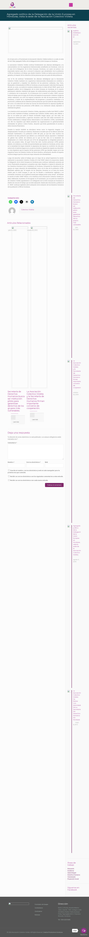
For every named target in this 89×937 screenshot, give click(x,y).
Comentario (12, 443)
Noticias (37, 915)
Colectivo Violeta (27, 210)
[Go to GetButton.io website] (83, 934)
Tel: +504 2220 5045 (64, 919)
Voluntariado (72, 877)
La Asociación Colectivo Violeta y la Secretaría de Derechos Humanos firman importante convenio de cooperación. (35, 399)
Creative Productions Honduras (53, 932)
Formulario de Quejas (41, 904)
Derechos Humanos (74, 875)
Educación (71, 868)
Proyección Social (73, 879)
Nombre (11, 462)
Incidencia (71, 871)
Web (46, 462)
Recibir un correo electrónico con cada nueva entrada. (29, 480)
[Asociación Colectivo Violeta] (12, 5)
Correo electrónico (33, 462)
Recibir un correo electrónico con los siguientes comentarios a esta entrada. (36, 476)
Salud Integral (72, 873)
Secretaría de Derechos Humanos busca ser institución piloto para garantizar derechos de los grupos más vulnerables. (16, 401)
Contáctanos (39, 908)
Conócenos (38, 911)
